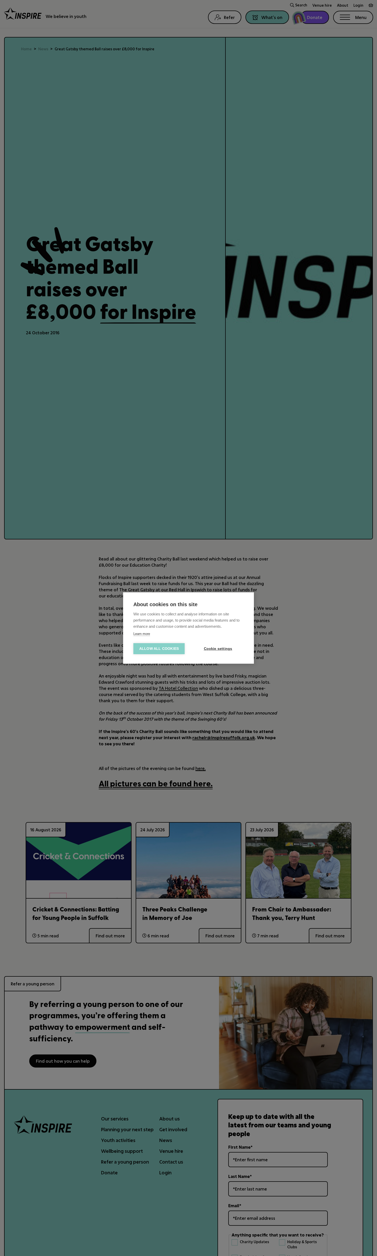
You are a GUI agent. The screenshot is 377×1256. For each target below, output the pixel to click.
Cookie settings (218, 649)
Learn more (141, 634)
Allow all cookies (159, 649)
